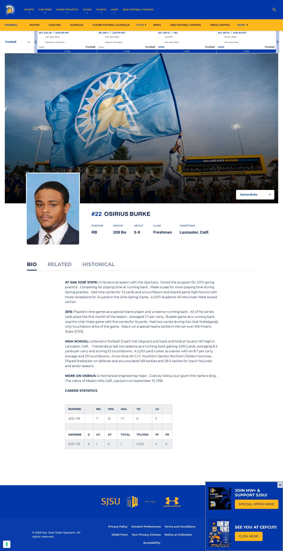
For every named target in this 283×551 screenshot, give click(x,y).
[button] (35, 42)
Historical (98, 264)
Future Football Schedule (111, 24)
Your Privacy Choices (146, 534)
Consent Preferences (146, 526)
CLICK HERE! (251, 537)
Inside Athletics (67, 9)
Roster (34, 24)
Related (60, 264)
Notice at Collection (178, 534)
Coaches (55, 24)
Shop (114, 9)
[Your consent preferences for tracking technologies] (6, 544)
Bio (32, 264)
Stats (140, 24)
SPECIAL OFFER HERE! (258, 505)
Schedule (76, 24)
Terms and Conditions (180, 526)
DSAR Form (120, 534)
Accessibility (151, 542)
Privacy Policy (117, 526)
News (157, 24)
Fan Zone (45, 9)
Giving (87, 9)
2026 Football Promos (138, 9)
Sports (29, 9)
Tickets (101, 9)
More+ (241, 24)
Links (67, 51)
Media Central (220, 24)
